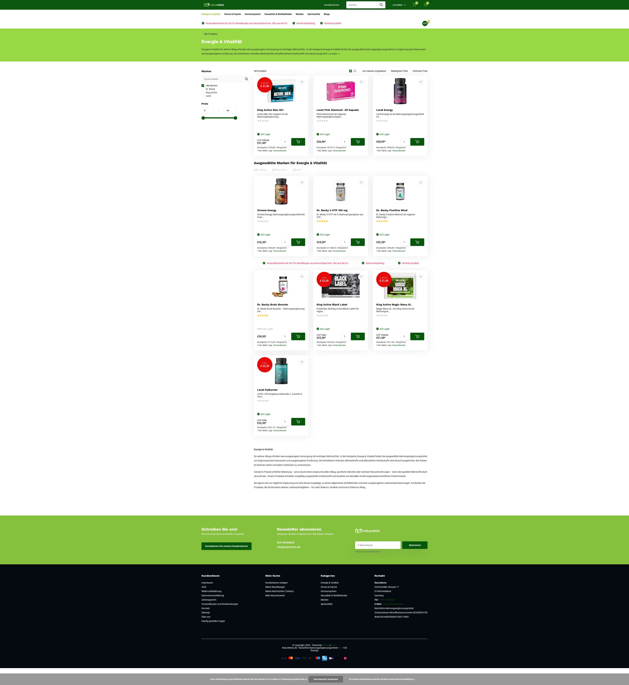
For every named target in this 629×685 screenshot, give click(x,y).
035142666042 (286, 542)
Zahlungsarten (208, 599)
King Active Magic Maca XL (393, 304)
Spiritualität (313, 14)
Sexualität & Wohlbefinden (278, 14)
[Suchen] (381, 5)
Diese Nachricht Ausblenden (326, 679)
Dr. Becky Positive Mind (391, 210)
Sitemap (205, 612)
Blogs (327, 14)
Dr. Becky (210, 89)
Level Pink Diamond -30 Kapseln (338, 109)
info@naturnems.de (288, 547)
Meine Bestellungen (275, 587)
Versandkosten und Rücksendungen (219, 604)
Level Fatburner (267, 389)
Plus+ (334, 645)
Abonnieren (415, 545)
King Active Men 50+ (270, 109)
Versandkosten (279, 151)
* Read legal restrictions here (367, 552)
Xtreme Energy (266, 210)
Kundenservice (331, 5)
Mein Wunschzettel (275, 595)
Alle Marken (211, 85)
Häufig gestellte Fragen (213, 621)
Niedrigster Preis (399, 71)
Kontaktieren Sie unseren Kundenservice (226, 546)
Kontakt (205, 608)
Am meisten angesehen (374, 71)
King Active (211, 92)
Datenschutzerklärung (212, 595)
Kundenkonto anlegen (276, 582)
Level (208, 96)
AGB (203, 587)
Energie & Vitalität (210, 14)
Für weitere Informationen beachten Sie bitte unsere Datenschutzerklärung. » (382, 679)
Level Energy (384, 109)
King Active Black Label (332, 304)
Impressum (207, 582)
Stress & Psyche (232, 14)
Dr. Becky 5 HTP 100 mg (332, 210)
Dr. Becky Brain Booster (272, 304)
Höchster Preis (420, 71)
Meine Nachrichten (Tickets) (279, 591)
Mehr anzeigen (330, 53)
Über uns (205, 616)
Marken (300, 14)
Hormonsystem (253, 14)
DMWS (325, 645)
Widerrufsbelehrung (211, 591)
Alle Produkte (210, 34)
